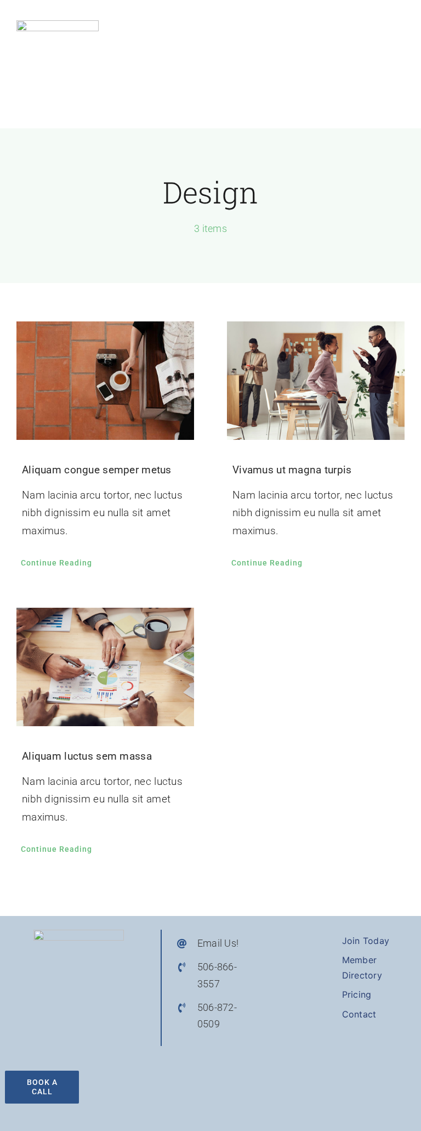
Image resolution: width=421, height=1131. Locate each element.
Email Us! (218, 943)
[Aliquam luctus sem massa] (105, 667)
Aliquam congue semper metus (97, 469)
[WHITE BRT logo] (57, 25)
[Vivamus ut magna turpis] (316, 380)
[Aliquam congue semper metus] (105, 380)
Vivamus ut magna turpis (292, 469)
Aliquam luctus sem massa (87, 756)
